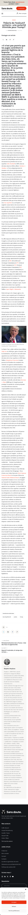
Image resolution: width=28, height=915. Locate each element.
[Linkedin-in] (5, 876)
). (13, 289)
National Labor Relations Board (10, 477)
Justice (15, 616)
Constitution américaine (8, 613)
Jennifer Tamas (6, 833)
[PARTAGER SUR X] (3, 39)
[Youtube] (13, 876)
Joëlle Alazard (5, 828)
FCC (15, 265)
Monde (14, 20)
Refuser (14, 906)
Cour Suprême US (7, 616)
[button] (25, 889)
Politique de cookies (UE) (8, 867)
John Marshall (11, 163)
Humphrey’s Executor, (12, 360)
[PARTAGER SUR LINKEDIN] (6, 39)
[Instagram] (2, 876)
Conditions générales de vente (10, 861)
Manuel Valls (5, 835)
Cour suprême (8, 202)
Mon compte (22, 13)
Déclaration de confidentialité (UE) (11, 864)
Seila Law (4, 351)
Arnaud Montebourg (7, 830)
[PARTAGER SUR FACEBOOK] (10, 39)
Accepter (14, 902)
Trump (21, 616)
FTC (17, 263)
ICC (21, 267)
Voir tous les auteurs (7, 841)
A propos (4, 859)
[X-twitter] (7, 876)
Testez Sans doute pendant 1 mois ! (14, 3)
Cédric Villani (5, 838)
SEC (10, 260)
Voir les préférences (14, 910)
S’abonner (4, 850)
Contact (4, 856)
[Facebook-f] (10, 876)
